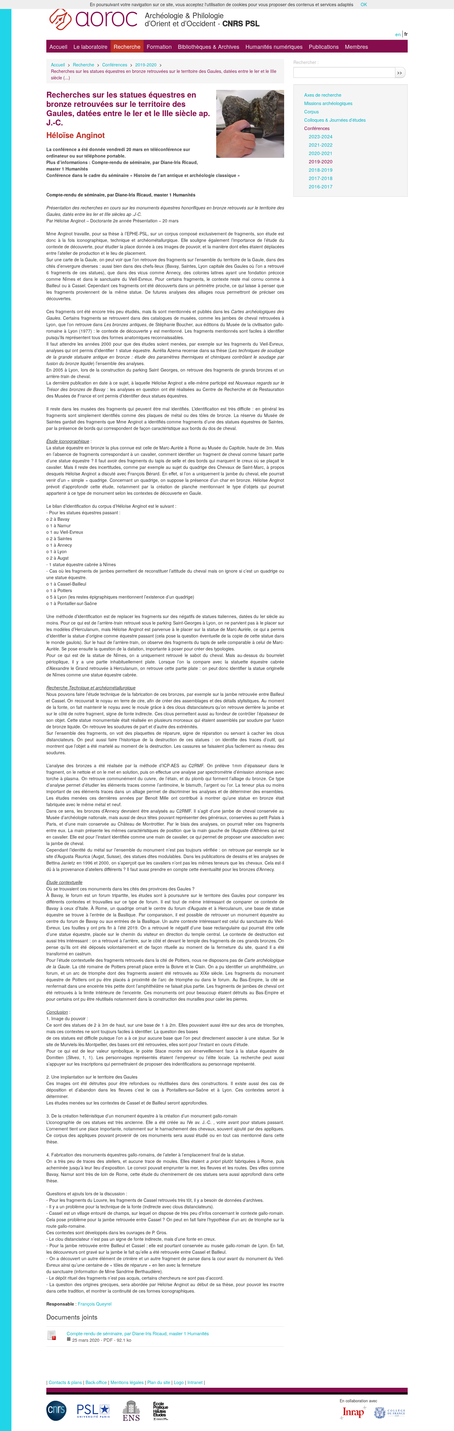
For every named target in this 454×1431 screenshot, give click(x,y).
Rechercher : (306, 62)
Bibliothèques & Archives (208, 46)
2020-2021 (321, 152)
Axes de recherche (322, 94)
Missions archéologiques (328, 103)
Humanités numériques (274, 46)
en (398, 34)
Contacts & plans (65, 1382)
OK (364, 4)
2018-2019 (321, 169)
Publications (324, 46)
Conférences (114, 64)
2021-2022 (321, 144)
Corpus (311, 111)
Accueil (58, 46)
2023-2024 (321, 136)
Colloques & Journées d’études (335, 119)
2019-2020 (146, 64)
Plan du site (158, 1382)
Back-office (96, 1382)
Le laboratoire (90, 46)
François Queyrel (94, 1304)
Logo (179, 1382)
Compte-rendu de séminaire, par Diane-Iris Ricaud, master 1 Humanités (138, 1333)
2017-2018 (321, 178)
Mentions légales (127, 1382)
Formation (159, 46)
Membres (356, 46)
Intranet (195, 1382)
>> (399, 72)
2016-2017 (321, 186)
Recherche (127, 46)
